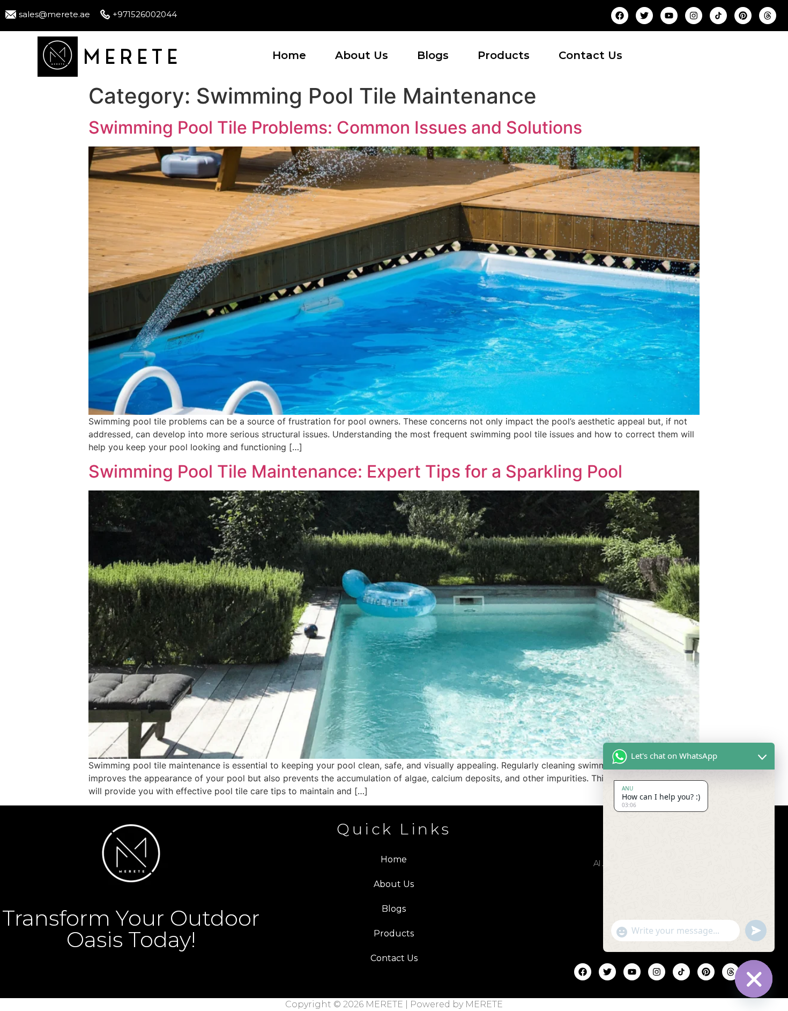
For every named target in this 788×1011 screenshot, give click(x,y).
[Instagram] (693, 15)
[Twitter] (644, 15)
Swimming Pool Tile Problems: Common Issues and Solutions (335, 127)
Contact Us (590, 55)
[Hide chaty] (753, 979)
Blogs (433, 55)
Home (289, 55)
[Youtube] (669, 15)
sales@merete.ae (54, 14)
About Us (361, 55)
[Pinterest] (743, 15)
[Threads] (767, 15)
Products (504, 55)
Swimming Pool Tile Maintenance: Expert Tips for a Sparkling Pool (355, 471)
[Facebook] (619, 15)
